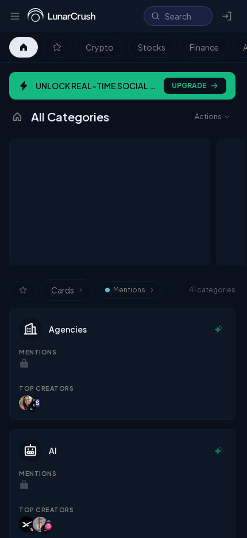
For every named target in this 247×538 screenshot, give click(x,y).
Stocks (151, 47)
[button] (122, 364)
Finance (204, 47)
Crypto (100, 47)
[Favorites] (57, 47)
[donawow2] (26, 402)
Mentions (129, 289)
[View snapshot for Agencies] (218, 329)
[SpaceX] (26, 524)
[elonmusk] (40, 524)
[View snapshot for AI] (218, 450)
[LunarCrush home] (61, 16)
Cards (62, 290)
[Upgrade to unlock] (24, 363)
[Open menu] (15, 16)
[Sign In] (227, 16)
